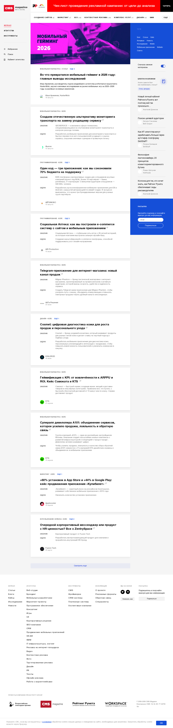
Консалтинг (32, 609)
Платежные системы (78, 602)
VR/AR (30, 636)
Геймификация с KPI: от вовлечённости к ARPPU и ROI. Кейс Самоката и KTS (76, 379)
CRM (29, 628)
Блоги (11, 594)
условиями (47, 722)
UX (28, 617)
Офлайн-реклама (35, 678)
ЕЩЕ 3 (72, 69)
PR (28, 670)
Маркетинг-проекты (36, 602)
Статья (65, 69)
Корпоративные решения (39, 621)
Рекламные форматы (105, 594)
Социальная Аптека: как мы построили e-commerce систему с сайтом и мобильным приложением (77, 226)
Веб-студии (32, 590)
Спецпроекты (102, 602)
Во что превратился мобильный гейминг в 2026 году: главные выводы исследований (77, 76)
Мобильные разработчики (39, 598)
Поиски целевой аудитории (151, 118)
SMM (29, 640)
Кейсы (11, 598)
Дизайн (43, 318)
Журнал (7, 25)
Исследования (15, 602)
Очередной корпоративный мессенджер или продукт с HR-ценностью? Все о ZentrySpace (78, 526)
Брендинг (31, 594)
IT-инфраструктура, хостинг (41, 644)
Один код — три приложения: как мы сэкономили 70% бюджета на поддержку (75, 170)
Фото (29, 659)
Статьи (11, 590)
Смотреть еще (80, 566)
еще (166, 17)
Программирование (48, 162)
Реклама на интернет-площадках (43, 647)
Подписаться (150, 225)
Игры (29, 613)
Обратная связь (103, 598)
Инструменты (11, 36)
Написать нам (127, 599)
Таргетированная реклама (40, 663)
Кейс (64, 111)
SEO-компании (34, 625)
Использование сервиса (51, 519)
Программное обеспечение (40, 606)
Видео (30, 651)
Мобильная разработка (50, 69)
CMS (70, 590)
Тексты (30, 674)
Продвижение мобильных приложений (45, 632)
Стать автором (144, 89)
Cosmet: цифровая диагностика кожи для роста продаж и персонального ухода (74, 326)
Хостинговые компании (79, 606)
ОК (161, 723)
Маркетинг (44, 474)
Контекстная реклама (37, 655)
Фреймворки (74, 594)
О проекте (100, 590)
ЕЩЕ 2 (71, 519)
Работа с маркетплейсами (39, 682)
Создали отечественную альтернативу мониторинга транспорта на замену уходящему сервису (77, 118)
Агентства (9, 31)
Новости (12, 606)
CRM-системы (75, 598)
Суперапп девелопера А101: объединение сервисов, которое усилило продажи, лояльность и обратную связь (77, 426)
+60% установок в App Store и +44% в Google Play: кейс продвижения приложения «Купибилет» (76, 482)
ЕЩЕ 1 (67, 162)
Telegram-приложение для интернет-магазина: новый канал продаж (78, 272)
